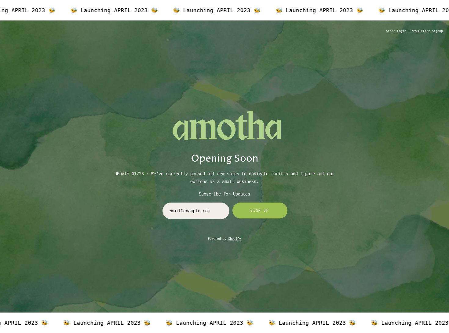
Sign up (259, 210)
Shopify (234, 238)
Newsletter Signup (427, 31)
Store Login (396, 31)
